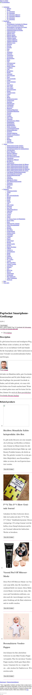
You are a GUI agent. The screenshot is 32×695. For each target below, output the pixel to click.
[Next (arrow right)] (2, 694)
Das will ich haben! (8, 469)
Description (7, 332)
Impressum (3, 682)
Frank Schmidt (4, 370)
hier (27, 689)
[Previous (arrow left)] (0, 694)
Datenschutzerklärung (13, 682)
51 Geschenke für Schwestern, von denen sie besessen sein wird (15, 328)
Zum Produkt (4, 325)
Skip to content (4, 0)
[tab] (17, 332)
